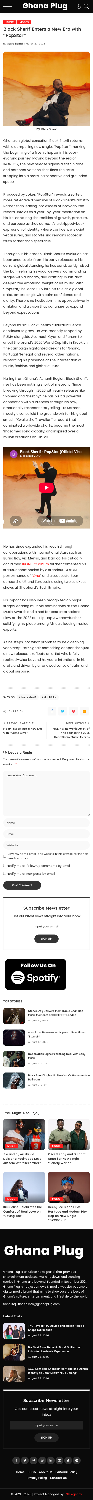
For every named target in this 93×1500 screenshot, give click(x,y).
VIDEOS (24, 22)
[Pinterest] (73, 711)
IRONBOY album (35, 564)
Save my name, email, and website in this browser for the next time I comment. (48, 856)
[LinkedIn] (51, 1460)
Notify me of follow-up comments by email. (39, 866)
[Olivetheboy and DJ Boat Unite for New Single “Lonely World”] (69, 1134)
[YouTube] (59, 1460)
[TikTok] (68, 1460)
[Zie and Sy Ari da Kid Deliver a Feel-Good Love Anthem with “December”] (24, 1134)
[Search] (85, 6)
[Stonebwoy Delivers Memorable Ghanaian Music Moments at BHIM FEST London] (14, 1016)
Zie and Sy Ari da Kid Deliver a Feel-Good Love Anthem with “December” (22, 1158)
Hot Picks (50, 697)
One (36, 575)
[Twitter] (62, 711)
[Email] (84, 711)
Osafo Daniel (15, 44)
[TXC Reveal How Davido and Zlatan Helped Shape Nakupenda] (14, 1331)
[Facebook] (52, 711)
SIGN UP (46, 938)
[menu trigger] (8, 6)
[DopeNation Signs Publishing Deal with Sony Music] (14, 1059)
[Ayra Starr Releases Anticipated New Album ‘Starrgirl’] (14, 1038)
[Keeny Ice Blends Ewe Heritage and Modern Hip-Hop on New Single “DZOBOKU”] (69, 1187)
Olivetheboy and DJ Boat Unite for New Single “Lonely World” (67, 1158)
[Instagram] (42, 1460)
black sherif (28, 697)
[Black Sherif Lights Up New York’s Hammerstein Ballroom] (14, 1081)
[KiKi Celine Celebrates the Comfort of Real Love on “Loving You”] (24, 1187)
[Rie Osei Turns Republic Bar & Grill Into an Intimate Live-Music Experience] (14, 1352)
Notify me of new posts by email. (31, 874)
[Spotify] (77, 1460)
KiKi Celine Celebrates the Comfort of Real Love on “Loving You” (22, 1211)
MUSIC (10, 22)
